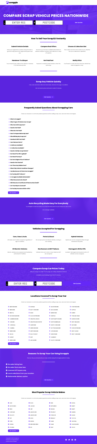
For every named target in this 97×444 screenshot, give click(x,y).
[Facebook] (66, 440)
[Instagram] (72, 440)
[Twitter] (69, 440)
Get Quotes (78, 22)
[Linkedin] (75, 440)
